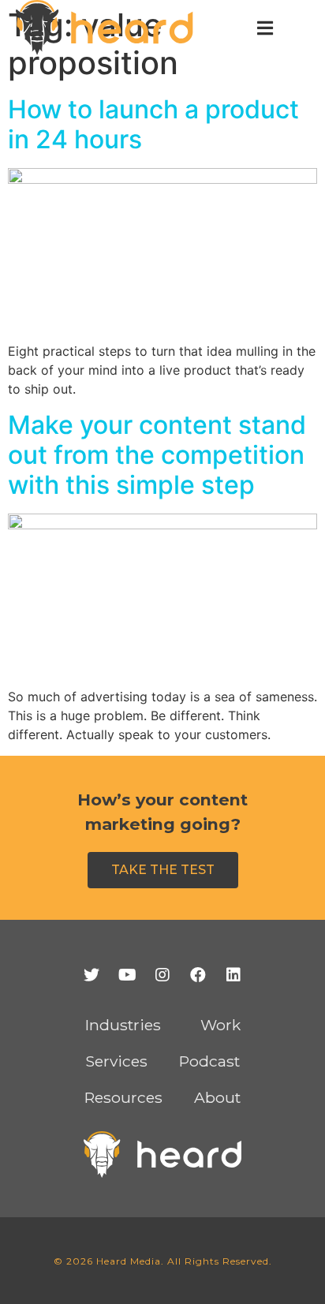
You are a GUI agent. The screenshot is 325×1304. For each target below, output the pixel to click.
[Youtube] (127, 975)
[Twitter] (91, 975)
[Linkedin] (233, 975)
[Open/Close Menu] (264, 28)
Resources (123, 1097)
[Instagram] (162, 975)
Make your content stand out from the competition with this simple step (157, 455)
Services (116, 1061)
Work (220, 1024)
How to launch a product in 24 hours (153, 124)
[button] (163, 870)
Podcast (209, 1061)
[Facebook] (198, 975)
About (217, 1097)
